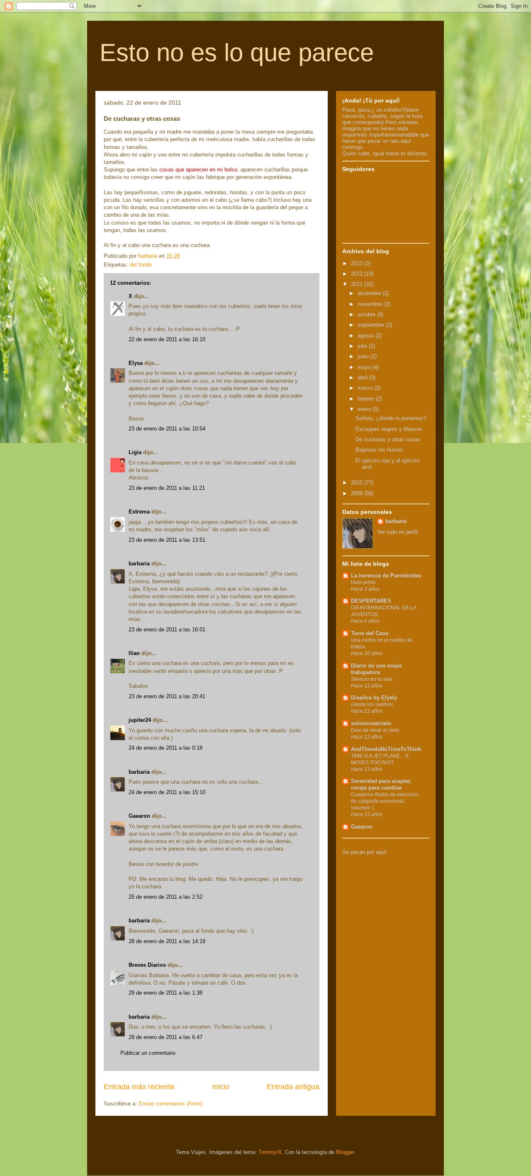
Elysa (136, 363)
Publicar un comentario (147, 1053)
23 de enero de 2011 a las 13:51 (167, 540)
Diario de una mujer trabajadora (376, 669)
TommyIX (270, 1152)
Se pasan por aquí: (365, 852)
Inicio (220, 1087)
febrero (367, 399)
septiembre (372, 325)
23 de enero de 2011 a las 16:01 (167, 629)
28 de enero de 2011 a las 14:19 (167, 941)
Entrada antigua (293, 1087)
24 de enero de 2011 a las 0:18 (165, 748)
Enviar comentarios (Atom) (171, 1103)
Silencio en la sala (371, 679)
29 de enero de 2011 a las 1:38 (165, 993)
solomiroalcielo (371, 723)
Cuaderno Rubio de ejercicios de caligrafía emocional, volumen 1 (385, 801)
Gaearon (139, 816)
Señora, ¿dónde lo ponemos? (391, 418)
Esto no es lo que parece (237, 52)
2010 (357, 482)
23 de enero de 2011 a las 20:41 (167, 696)
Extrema (139, 512)
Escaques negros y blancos (389, 429)
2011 (357, 284)
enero (365, 409)
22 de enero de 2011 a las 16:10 (167, 339)
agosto (366, 336)
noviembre (371, 304)
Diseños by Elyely (374, 697)
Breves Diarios (147, 965)
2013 (357, 263)
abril (363, 377)
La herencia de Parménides (386, 575)
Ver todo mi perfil (397, 532)
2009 (357, 493)
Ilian (134, 653)
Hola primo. (364, 582)
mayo (365, 367)
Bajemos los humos (379, 450)
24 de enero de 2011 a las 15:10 (167, 792)
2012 (357, 274)
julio (363, 346)
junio (364, 356)
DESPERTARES (371, 601)
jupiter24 (140, 720)
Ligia (135, 452)
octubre (367, 314)
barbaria (139, 563)
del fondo (141, 265)
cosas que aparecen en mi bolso (197, 169)
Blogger (345, 1152)
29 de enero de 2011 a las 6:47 (165, 1037)
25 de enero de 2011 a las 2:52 (165, 897)
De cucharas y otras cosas (388, 439)
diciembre (370, 293)
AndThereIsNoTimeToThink (386, 749)
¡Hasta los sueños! (372, 704)
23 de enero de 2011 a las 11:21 (167, 488)
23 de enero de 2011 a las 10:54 (167, 428)
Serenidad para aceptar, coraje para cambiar (381, 784)
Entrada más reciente (139, 1087)
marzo (366, 388)
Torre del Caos (369, 633)
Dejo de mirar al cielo (375, 730)
